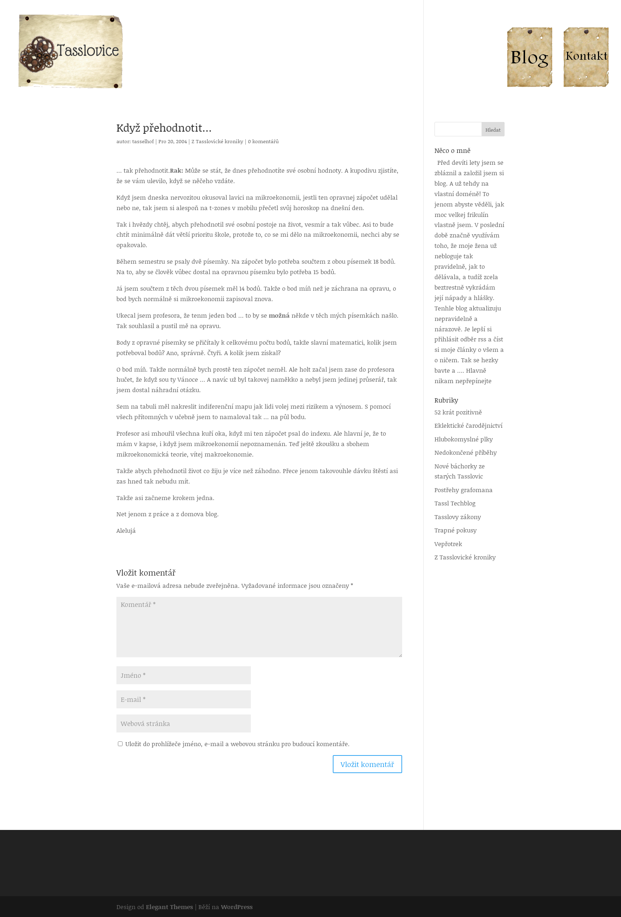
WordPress (237, 906)
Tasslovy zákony (457, 516)
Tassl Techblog (454, 503)
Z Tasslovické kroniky (217, 141)
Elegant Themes (169, 906)
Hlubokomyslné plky (463, 439)
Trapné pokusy (455, 530)
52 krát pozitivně (458, 412)
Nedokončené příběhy (465, 452)
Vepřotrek (448, 543)
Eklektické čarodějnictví (468, 425)
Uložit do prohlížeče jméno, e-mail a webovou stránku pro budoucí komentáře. (237, 743)
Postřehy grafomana (463, 489)
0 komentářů (263, 141)
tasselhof (143, 141)
